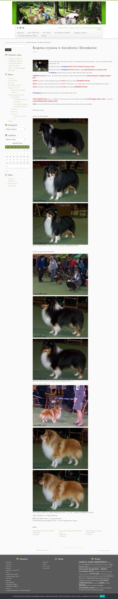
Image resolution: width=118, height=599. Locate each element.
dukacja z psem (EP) (92, 567)
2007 (80, 564)
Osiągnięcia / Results (80, 33)
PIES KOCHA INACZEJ (15, 63)
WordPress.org (11, 186)
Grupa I (104, 567)
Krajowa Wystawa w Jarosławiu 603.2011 (43, 531)
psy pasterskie (96, 583)
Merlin (80, 578)
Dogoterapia (14, 114)
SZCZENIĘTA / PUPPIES (62, 33)
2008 (82, 564)
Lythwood (109, 576)
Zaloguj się (11, 178)
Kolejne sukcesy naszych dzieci (94, 531)
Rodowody (8, 580)
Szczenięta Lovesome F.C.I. (16, 58)
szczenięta (83, 587)
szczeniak (100, 585)
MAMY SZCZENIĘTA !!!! (43, 550)
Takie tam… (8, 588)
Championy (14, 92)
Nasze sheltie (98, 578)
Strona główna (9, 42)
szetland (91, 588)
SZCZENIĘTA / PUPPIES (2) (12, 586)
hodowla (108, 567)
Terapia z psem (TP (99, 587)
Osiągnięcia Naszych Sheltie (18, 90)
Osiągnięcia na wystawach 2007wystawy (89, 580)
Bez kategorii (9, 564)
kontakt (84, 574)
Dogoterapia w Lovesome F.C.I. (13, 570)
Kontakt (43, 35)
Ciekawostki (14, 109)
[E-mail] (21, 28)
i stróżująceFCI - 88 (98, 571)
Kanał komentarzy (12, 183)
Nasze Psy (91, 578)
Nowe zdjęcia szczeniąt (104, 550)
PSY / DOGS (47, 33)
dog (111, 564)
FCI (101, 567)
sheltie (82, 584)
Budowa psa (14, 111)
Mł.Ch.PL (85, 578)
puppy (102, 582)
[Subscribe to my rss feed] (18, 28)
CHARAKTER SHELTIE (15, 61)
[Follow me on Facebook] (23, 28)
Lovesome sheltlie (102, 576)
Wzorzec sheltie (46, 568)
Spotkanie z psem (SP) (91, 585)
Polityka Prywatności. (14, 65)
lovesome (94, 573)
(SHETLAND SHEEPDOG (93, 562)
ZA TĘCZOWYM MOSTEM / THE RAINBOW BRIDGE (18, 590)
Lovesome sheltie (103, 574)
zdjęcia (101, 590)
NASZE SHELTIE (15, 97)
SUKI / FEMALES (33, 33)
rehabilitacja (107, 583)
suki (97, 585)
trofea (104, 587)
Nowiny (23, 42)
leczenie (88, 574)
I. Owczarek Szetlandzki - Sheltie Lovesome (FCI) (95, 568)
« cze (6, 171)
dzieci (99, 567)
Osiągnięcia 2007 (106, 578)
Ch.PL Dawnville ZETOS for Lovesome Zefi (100, 564)
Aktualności (20, 33)
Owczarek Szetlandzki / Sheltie (27, 35)
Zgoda (102, 596)
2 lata (109, 562)
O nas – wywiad (46, 566)
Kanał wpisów (11, 181)
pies (90, 582)
